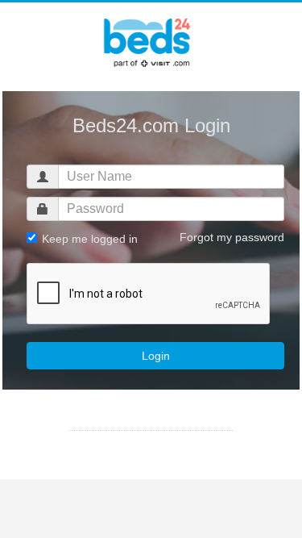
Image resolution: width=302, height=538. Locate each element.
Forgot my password (232, 237)
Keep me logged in (88, 238)
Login (156, 355)
